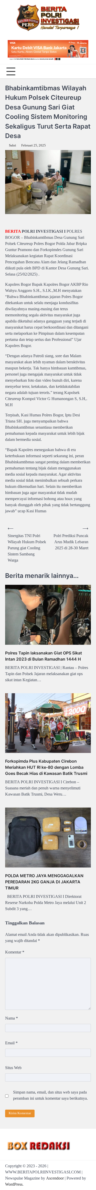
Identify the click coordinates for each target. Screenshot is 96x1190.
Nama (11, 1018)
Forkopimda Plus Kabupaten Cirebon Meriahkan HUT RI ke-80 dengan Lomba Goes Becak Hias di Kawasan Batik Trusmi (46, 767)
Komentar (14, 952)
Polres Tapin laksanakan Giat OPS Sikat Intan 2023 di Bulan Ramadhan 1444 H (43, 656)
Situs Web (13, 1067)
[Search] (86, 71)
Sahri (12, 145)
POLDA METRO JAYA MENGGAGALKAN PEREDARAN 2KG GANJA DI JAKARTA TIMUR (44, 881)
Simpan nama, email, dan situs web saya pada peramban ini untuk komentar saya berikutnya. (50, 1095)
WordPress (14, 1184)
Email (11, 1043)
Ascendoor (55, 1178)
